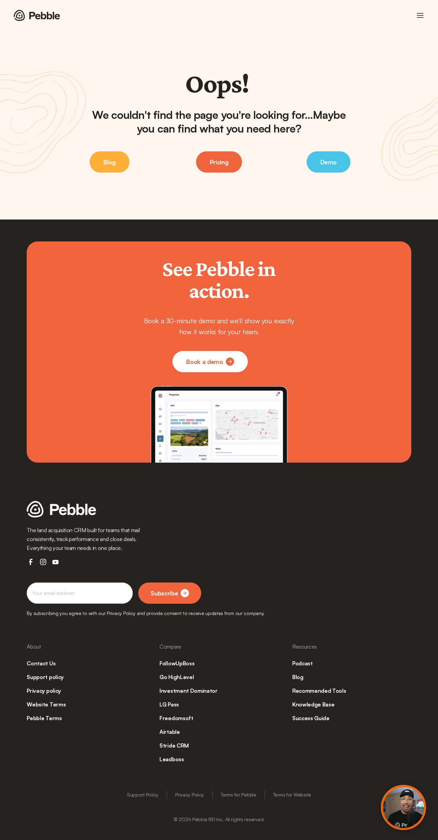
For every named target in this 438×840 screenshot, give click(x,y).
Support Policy (142, 795)
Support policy (45, 677)
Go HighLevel (176, 677)
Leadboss (171, 759)
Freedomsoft (176, 718)
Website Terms (46, 704)
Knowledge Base (313, 704)
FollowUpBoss (176, 663)
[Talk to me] (403, 807)
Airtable (169, 731)
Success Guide (311, 718)
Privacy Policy (189, 795)
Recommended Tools (319, 690)
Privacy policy (44, 690)
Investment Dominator (188, 690)
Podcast (302, 663)
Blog (298, 677)
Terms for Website (292, 795)
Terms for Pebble (238, 795)
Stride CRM (174, 745)
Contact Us (41, 663)
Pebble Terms (44, 718)
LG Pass (169, 704)
